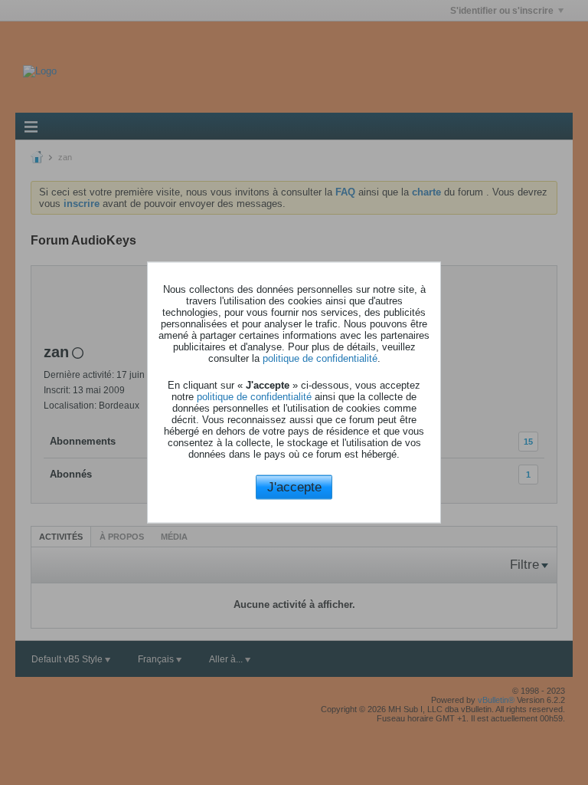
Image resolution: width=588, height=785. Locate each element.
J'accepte (294, 486)
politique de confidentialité (320, 357)
